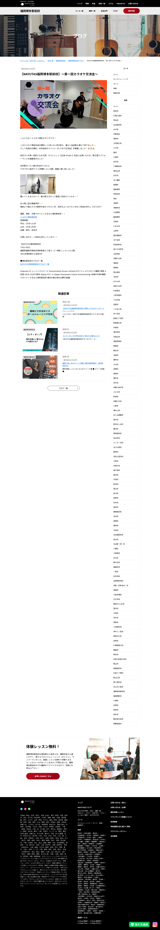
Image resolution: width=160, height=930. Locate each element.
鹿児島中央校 (118, 719)
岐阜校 (115, 507)
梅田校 (115, 590)
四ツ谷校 (116, 313)
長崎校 (115, 710)
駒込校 (115, 350)
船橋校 (115, 184)
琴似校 (115, 120)
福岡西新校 (117, 696)
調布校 (115, 378)
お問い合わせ (133, 3)
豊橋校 (115, 521)
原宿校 (115, 267)
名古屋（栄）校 (119, 544)
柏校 (115, 198)
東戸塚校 (116, 470)
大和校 (115, 461)
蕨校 (115, 152)
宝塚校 (115, 641)
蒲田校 (115, 263)
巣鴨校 (115, 346)
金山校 (115, 539)
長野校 (115, 498)
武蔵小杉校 (117, 401)
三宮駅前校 (117, 627)
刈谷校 (115, 530)
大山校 (115, 364)
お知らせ (80, 813)
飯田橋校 (116, 217)
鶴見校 (115, 452)
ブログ (115, 11)
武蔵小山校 (117, 258)
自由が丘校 (117, 286)
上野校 (115, 230)
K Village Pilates (83, 923)
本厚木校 (116, 465)
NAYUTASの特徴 (83, 811)
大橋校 (115, 700)
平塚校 (115, 479)
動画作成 (116, 93)
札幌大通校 (117, 115)
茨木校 (115, 617)
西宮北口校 (117, 636)
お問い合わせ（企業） (119, 807)
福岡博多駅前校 (30, 11)
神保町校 (116, 208)
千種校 (115, 548)
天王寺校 (116, 599)
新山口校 (116, 677)
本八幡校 (116, 180)
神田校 (115, 203)
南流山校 (116, 171)
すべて (115, 74)
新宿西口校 (117, 323)
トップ (79, 3)
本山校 (115, 558)
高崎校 (115, 138)
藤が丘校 (116, 562)
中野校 (115, 327)
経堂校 (115, 304)
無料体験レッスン (117, 812)
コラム (110, 3)
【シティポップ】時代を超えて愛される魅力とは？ (81, 336)
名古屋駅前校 (118, 535)
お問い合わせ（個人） (119, 802)
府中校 (115, 383)
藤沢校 (115, 475)
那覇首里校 (117, 723)
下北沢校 (116, 300)
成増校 (115, 369)
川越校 (115, 157)
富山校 (115, 488)
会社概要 (114, 836)
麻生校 (115, 111)
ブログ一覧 (63, 388)
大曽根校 (116, 553)
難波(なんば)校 (118, 604)
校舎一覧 (102, 3)
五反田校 (116, 254)
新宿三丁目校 (118, 318)
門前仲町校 (117, 244)
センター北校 (118, 442)
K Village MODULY (95, 923)
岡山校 (115, 663)
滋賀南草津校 (118, 581)
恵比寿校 (116, 272)
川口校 (115, 148)
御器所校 (116, 567)
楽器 (115, 88)
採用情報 (114, 821)
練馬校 (115, 373)
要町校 (115, 359)
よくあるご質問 (82, 815)
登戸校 (115, 419)
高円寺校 (116, 332)
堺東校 (115, 622)
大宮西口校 (117, 143)
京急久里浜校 (118, 456)
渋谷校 (115, 277)
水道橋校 (116, 212)
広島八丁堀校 (118, 673)
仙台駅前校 (117, 125)
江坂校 (115, 613)
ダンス (115, 84)
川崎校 (115, 406)
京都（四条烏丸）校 (120, 585)
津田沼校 (116, 194)
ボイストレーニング (120, 79)
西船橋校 (116, 189)
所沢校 (115, 161)
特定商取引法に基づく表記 (120, 826)
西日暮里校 (117, 235)
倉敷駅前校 (117, 668)
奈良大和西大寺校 (120, 659)
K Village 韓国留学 (95, 921)
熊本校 (115, 714)
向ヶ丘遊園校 (118, 415)
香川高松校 (117, 682)
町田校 (115, 396)
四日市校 (116, 576)
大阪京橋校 (117, 594)
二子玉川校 (117, 309)
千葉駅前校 (117, 166)
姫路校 (115, 650)
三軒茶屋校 (117, 295)
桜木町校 (116, 438)
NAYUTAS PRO (94, 815)
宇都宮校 (116, 134)
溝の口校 (116, 410)
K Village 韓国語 (83, 921)
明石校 (115, 654)
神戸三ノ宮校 (118, 631)
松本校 (115, 502)
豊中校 (115, 608)
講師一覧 (92, 11)
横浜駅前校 (117, 433)
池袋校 (115, 355)
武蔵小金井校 (118, 387)
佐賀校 (115, 705)
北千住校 (116, 240)
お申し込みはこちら (43, 776)
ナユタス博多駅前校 (28, 217)
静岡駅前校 (117, 512)
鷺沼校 (115, 429)
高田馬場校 (117, 341)
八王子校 (116, 392)
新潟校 (115, 484)
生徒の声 (104, 11)
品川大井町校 (118, 249)
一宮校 (115, 571)
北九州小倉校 (118, 687)
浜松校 (115, 516)
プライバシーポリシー (119, 831)
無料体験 (131, 11)
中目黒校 (116, 290)
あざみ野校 (117, 447)
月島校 (115, 221)
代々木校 (116, 281)
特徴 (87, 3)
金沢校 (115, 493)
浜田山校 (116, 336)
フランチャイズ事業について (121, 817)
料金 (93, 3)
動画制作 (80, 825)
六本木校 (116, 226)
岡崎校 (115, 525)
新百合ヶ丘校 (118, 424)
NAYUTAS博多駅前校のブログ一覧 (34, 264)
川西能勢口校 (118, 645)
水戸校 (115, 129)
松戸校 (115, 175)
